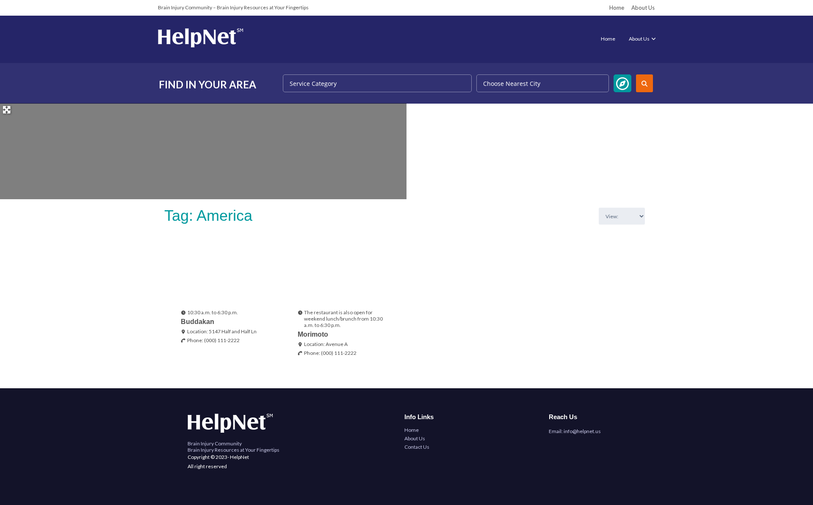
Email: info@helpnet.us (575, 431)
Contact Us (416, 447)
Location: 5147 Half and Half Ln (222, 331)
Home (616, 7)
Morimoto (313, 334)
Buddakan (197, 321)
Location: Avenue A (326, 344)
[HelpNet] (200, 45)
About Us (643, 7)
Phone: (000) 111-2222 (213, 340)
